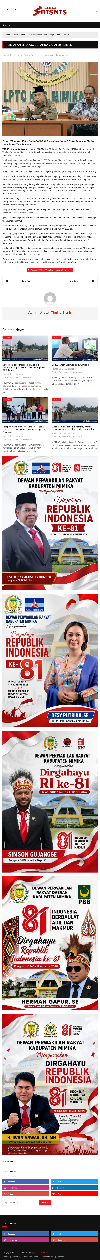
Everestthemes (41, 1252)
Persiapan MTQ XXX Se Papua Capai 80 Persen (50, 270)
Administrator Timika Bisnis (44, 55)
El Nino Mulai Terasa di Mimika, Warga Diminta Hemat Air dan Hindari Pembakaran (74, 428)
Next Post (74, 281)
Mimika (7, 337)
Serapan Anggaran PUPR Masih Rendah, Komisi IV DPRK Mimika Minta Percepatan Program (23, 429)
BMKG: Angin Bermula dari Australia (70, 364)
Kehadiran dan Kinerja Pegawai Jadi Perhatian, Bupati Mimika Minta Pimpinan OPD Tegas (23, 367)
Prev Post (26, 281)
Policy (15, 1257)
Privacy (5, 1257)
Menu (7, 25)
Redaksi (61, 1257)
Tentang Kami (48, 1257)
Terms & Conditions (30, 1257)
